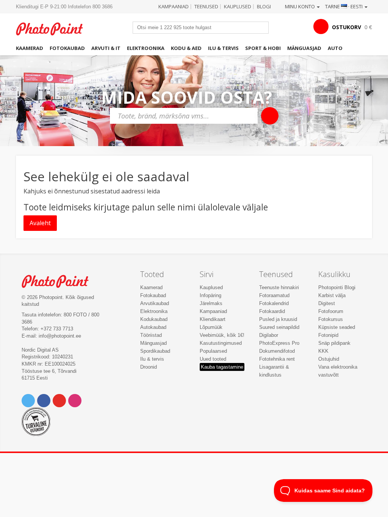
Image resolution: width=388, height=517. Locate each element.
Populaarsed (213, 351)
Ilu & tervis (223, 48)
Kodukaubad (153, 319)
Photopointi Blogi (336, 287)
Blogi (264, 6)
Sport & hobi (263, 48)
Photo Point (59, 281)
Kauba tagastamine (222, 367)
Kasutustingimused (221, 343)
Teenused (206, 6)
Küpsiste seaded (336, 327)
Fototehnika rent (277, 359)
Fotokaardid (272, 311)
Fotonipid (328, 335)
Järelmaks (211, 303)
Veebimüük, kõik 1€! (222, 335)
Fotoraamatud (274, 295)
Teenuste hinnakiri (279, 287)
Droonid (148, 367)
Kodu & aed (186, 48)
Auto (335, 48)
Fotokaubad (67, 48)
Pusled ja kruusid (278, 319)
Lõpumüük (211, 327)
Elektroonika (145, 48)
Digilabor (268, 335)
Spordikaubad (155, 351)
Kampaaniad (173, 6)
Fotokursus (330, 319)
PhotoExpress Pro (279, 343)
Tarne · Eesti (344, 6)
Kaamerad (29, 48)
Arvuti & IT (105, 48)
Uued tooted (213, 359)
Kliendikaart (212, 319)
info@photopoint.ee (60, 336)
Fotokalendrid (274, 303)
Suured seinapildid (279, 327)
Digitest (326, 303)
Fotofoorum (330, 311)
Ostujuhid (328, 359)
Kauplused (237, 6)
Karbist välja (332, 295)
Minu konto (300, 6)
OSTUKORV (346, 27)
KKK (323, 351)
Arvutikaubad (154, 303)
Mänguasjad (304, 48)
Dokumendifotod (277, 351)
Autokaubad (153, 327)
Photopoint (54, 28)
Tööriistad (151, 335)
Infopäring (210, 295)
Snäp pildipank (334, 343)
